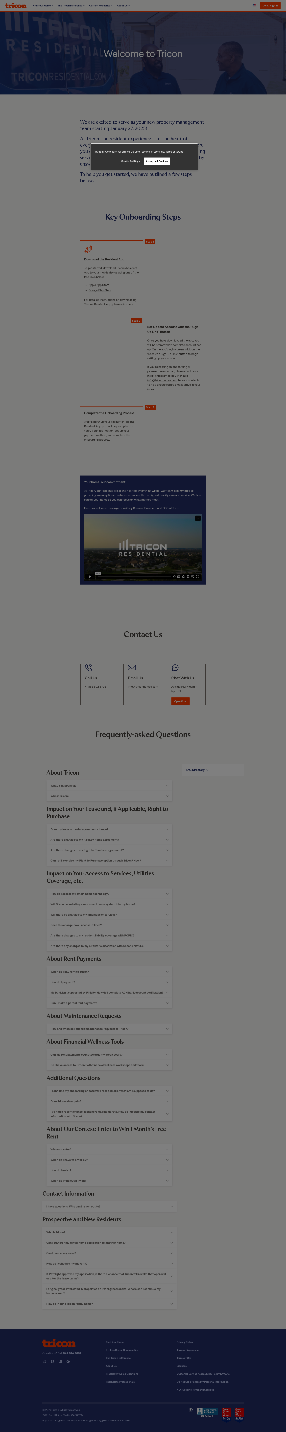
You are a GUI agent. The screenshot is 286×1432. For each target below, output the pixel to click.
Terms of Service (174, 151)
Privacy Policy (158, 151)
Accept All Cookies (157, 161)
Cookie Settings (130, 161)
